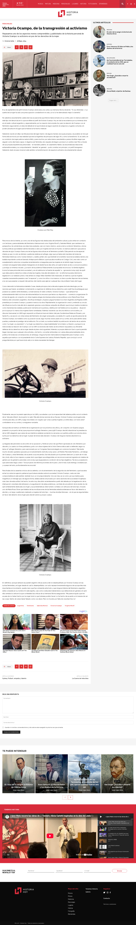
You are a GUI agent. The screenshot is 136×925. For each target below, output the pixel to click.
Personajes (65, 4)
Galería (88, 892)
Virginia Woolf (69, 605)
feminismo (30, 605)
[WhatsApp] (30, 47)
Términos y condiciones (109, 904)
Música (40, 4)
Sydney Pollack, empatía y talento (14, 678)
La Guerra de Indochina (80, 678)
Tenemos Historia (92, 889)
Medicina (56, 4)
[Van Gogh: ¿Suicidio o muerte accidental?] (99, 76)
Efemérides (103, 4)
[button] (122, 4)
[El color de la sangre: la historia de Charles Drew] (99, 32)
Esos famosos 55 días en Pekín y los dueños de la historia (120, 47)
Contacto (106, 898)
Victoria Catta (9, 41)
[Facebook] (127, 2)
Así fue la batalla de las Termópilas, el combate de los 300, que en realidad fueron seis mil (120, 62)
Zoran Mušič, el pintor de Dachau (118, 91)
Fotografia (92, 4)
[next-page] (70, 797)
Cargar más (112, 100)
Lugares (75, 4)
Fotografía (71, 911)
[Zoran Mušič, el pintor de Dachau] (99, 90)
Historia (83, 4)
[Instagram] (131, 2)
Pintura (48, 4)
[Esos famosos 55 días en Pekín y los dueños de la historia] (99, 46)
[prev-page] (64, 797)
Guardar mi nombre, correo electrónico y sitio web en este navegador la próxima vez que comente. (34, 727)
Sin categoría (111, 58)
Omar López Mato (18, 790)
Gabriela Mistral (42, 605)
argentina (20, 605)
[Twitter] (134, 2)
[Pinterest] (26, 47)
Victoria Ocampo (56, 605)
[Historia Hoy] (68, 13)
